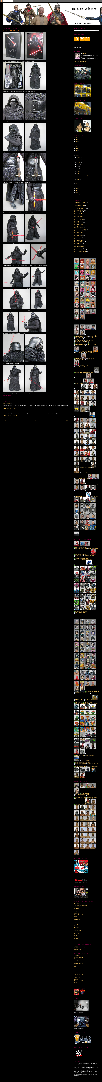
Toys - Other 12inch (78, 238)
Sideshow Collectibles (78, 963)
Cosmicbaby (76, 911)
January (78, 181)
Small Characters (77, 929)
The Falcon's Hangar (78, 949)
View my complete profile (80, 61)
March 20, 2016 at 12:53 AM (10, 415)
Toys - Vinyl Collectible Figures (80, 251)
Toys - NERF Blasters (78, 237)
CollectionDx (76, 972)
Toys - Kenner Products (78, 227)
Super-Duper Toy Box (78, 932)
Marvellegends (77, 919)
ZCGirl (75, 966)
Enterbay (76, 958)
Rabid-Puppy (76, 927)
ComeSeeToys (76, 910)
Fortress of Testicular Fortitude (80, 914)
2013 (77, 186)
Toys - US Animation (78, 248)
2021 (77, 146)
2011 (77, 190)
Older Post (68, 420)
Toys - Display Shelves (78, 216)
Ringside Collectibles (78, 976)
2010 (77, 192)
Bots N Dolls (76, 908)
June (78, 168)
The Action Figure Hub (78, 980)
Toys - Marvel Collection (79, 230)
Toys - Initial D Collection (79, 224)
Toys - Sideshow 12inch (78, 240)
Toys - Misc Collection (78, 234)
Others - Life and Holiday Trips (80, 202)
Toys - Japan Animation (78, 226)
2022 (77, 145)
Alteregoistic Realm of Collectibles (80, 905)
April (78, 171)
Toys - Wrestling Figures (78, 252)
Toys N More (76, 937)
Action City (76, 946)
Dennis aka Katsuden (7, 403)
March (78, 173)
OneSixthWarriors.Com (78, 974)
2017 (77, 154)
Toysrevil (76, 938)
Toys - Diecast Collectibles (79, 215)
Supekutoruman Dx (77, 930)
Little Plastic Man (77, 918)
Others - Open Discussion (79, 207)
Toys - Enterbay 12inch (78, 219)
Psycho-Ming (76, 925)
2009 (77, 194)
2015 (77, 183)
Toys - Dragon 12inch (78, 218)
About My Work (77, 903)
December (79, 157)
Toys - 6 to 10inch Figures (79, 210)
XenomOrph (76, 940)
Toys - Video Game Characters (79, 249)
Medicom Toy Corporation (79, 962)
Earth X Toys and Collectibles (79, 947)
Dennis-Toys (76, 913)
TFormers (76, 979)
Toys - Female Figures (78, 221)
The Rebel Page (77, 933)
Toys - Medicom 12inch (78, 232)
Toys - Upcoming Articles (79, 246)
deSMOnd (5, 411)
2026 (77, 137)
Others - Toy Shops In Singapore (80, 208)
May (78, 170)
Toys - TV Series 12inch (78, 245)
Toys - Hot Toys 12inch (14, 396)
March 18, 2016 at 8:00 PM (10, 408)
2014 (77, 185)
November (79, 159)
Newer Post (5, 420)
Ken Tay (75, 916)
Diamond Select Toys (78, 955)
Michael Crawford (77, 921)
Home (36, 420)
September (79, 162)
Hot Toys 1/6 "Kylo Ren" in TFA (11, 30)
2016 (77, 155)
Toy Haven (76, 935)
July (77, 166)
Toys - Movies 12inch (25, 396)
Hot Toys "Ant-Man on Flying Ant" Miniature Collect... (86, 175)
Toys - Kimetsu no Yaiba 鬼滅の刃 (80, 229)
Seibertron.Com (77, 977)
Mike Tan (76, 922)
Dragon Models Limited (78, 957)
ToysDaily (76, 982)
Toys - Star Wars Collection (38, 396)
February (78, 179)
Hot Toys (76, 960)
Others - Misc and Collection (79, 203)
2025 (77, 139)
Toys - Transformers (77, 243)
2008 (77, 195)
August (78, 164)
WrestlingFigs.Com (77, 984)
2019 (77, 150)
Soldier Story (76, 965)
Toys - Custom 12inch (78, 211)
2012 (77, 188)
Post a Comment (6, 418)
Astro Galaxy (76, 906)
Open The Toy (76, 924)
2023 (77, 143)
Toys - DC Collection (78, 213)
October (78, 160)
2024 (77, 141)
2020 (77, 148)
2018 (77, 152)
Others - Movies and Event (79, 205)
